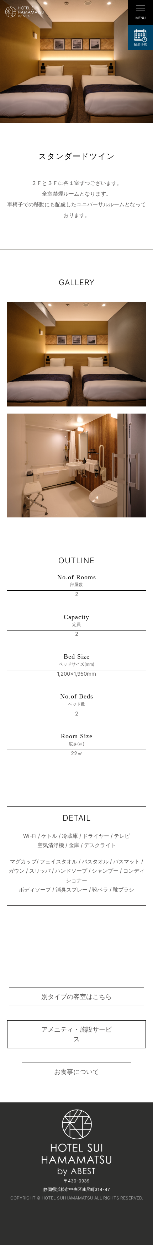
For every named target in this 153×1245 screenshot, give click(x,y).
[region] (76, 61)
